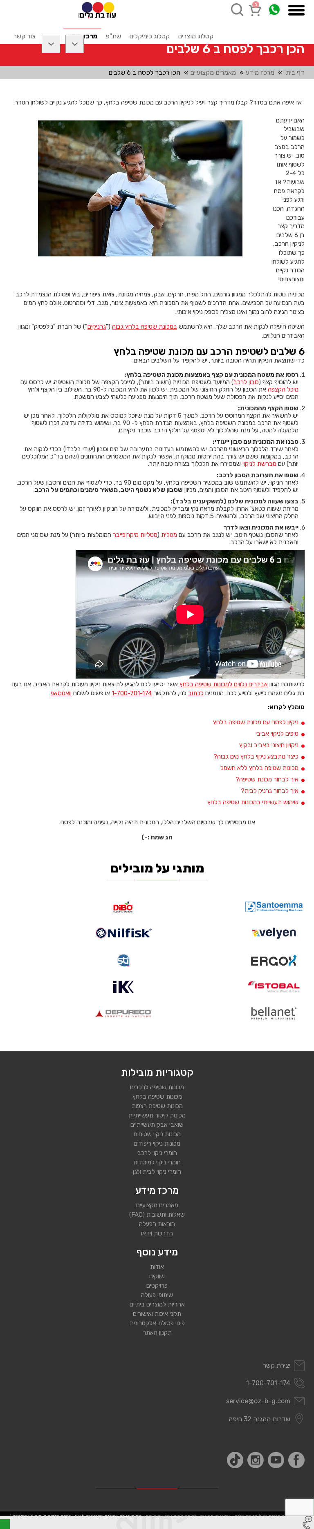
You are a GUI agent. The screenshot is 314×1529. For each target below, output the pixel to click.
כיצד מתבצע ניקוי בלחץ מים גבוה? (255, 756)
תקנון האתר (157, 1332)
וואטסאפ (61, 693)
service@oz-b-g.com (258, 1401)
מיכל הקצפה (283, 389)
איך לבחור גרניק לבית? (269, 791)
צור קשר (24, 36)
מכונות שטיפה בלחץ (157, 1096)
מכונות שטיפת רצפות (157, 1106)
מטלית (169, 535)
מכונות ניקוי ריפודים (157, 1143)
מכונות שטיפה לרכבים (157, 1087)
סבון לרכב (246, 382)
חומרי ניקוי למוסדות (157, 1162)
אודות (157, 1267)
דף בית (295, 72)
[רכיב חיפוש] (237, 9)
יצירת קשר (276, 1365)
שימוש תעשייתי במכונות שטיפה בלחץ (252, 802)
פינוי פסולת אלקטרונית (157, 1323)
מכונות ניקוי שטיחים (157, 1134)
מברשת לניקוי (259, 463)
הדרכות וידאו (157, 1233)
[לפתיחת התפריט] (296, 10)
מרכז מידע (260, 72)
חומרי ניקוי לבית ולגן (157, 1171)
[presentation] (140, 188)
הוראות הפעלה (157, 1224)
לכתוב (196, 693)
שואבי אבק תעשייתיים (157, 1124)
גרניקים (96, 326)
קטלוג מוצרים (195, 36)
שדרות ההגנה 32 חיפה (259, 1419)
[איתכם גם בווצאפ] (274, 9)
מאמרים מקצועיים (213, 72)
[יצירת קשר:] (307, 1522)
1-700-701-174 (132, 693)
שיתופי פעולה (157, 1295)
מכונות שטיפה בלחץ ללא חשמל (259, 768)
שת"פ (113, 36)
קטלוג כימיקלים (149, 36)
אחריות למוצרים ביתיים (157, 1304)
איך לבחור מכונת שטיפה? (267, 779)
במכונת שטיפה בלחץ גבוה (144, 326)
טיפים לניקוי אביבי (277, 733)
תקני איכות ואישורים (157, 1314)
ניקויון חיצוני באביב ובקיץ (268, 745)
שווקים (157, 1276)
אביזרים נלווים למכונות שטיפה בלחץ (223, 684)
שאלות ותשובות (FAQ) (157, 1214)
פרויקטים (157, 1285)
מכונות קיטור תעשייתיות (157, 1115)
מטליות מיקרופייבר (135, 535)
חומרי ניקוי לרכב (157, 1153)
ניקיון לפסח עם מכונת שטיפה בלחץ (255, 722)
